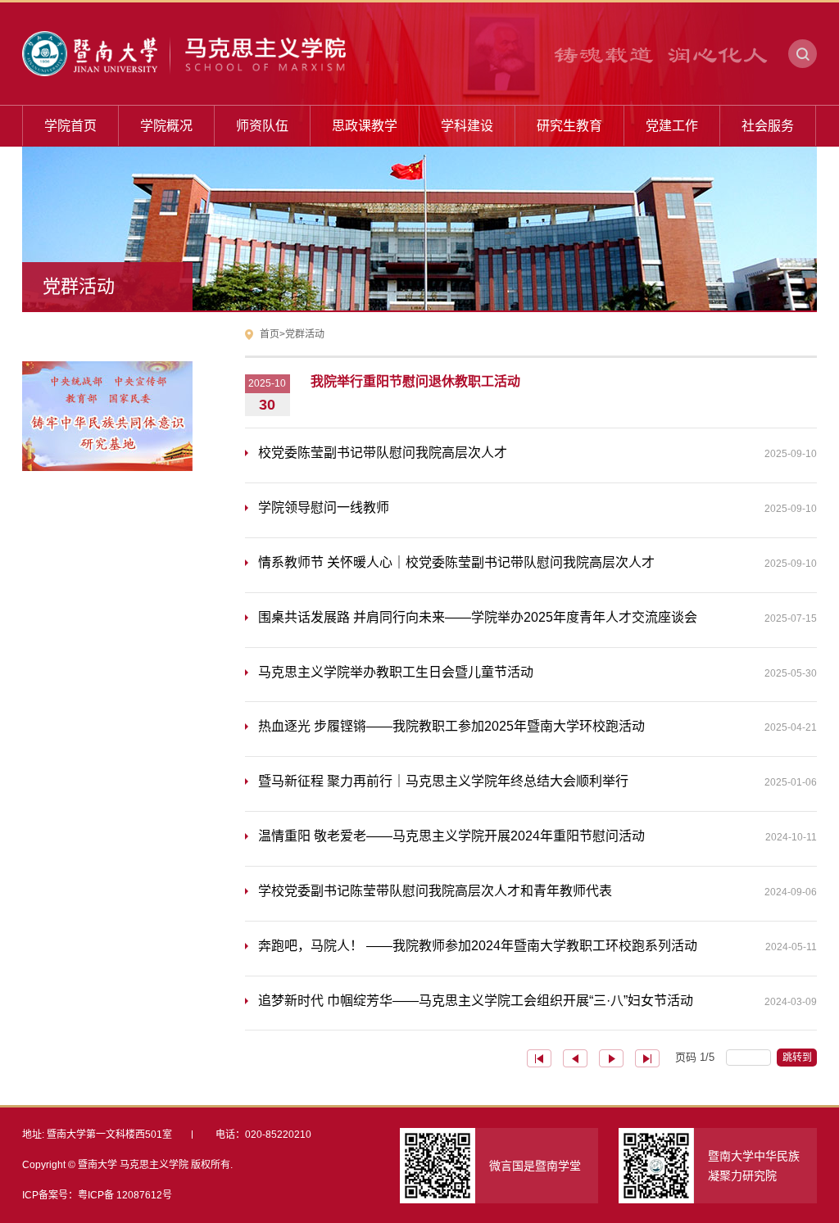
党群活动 (304, 334)
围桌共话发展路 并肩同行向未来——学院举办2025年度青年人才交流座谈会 (537, 617)
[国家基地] (107, 390)
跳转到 (798, 1057)
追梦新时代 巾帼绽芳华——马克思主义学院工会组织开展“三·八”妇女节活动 (537, 1001)
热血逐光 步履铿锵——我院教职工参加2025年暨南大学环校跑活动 (537, 726)
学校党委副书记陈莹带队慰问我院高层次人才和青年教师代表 (537, 891)
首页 (269, 334)
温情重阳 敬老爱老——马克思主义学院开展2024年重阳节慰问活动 (537, 836)
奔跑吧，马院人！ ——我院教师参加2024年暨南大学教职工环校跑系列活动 (537, 946)
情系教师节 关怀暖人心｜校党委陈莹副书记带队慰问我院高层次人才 (537, 562)
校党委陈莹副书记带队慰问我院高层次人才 (537, 453)
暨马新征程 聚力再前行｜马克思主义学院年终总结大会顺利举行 (537, 781)
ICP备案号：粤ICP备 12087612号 (97, 1195)
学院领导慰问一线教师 (537, 507)
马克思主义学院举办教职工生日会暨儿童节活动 (537, 672)
